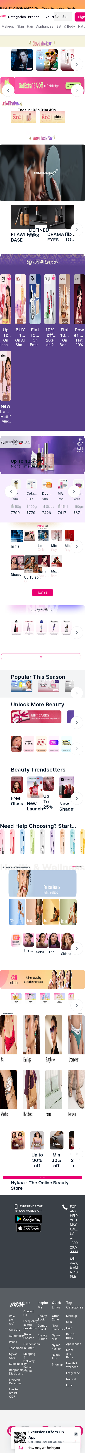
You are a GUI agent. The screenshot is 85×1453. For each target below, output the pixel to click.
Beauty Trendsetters (38, 769)
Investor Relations (15, 1381)
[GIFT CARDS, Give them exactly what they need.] (36, 716)
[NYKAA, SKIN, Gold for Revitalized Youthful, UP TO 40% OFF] (16, 998)
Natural (71, 1379)
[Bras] (8, 1039)
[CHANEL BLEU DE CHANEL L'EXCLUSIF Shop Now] (22, 60)
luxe (45, 17)
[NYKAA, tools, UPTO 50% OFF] (30, 998)
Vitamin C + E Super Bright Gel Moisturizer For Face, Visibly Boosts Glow (47, 499)
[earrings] (31, 1039)
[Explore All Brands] (42, 596)
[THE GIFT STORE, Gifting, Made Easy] (28, 744)
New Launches (58, 1327)
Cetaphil (31, 493)
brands (33, 17)
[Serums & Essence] (52, 841)
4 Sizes (47, 506)
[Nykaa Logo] (3, 15)
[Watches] (8, 1094)
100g (33, 506)
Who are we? (12, 1320)
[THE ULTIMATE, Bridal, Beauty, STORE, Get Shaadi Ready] (41, 744)
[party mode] (42, 41)
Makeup (71, 1316)
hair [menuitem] (30, 26)
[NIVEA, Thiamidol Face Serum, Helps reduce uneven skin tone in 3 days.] (41, 627)
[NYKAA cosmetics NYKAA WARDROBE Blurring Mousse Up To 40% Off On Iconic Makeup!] (5, 299)
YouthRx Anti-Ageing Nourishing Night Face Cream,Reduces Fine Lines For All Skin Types (78, 499)
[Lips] (2, 841)
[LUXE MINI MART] (18, 562)
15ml (64, 506)
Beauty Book (42, 1317)
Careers (14, 1329)
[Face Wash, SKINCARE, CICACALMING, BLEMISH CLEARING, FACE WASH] (32, 841)
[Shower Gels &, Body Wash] (72, 841)
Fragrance (73, 1373)
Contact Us (28, 1313)
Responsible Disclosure (17, 1371)
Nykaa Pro (56, 1356)
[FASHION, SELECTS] (18, 1140)
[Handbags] (31, 1094)
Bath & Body (70, 1335)
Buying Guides (42, 1337)
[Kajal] (42, 841)
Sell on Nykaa (27, 1368)
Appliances (73, 1344)
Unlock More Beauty (37, 704)
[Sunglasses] (54, 1039)
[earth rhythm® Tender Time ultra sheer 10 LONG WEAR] (48, 783)
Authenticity (17, 1335)
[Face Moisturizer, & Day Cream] (62, 841)
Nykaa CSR (13, 1355)
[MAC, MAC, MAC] (39, 215)
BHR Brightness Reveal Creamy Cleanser (32, 499)
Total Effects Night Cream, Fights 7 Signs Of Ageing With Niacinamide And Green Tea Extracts (16, 499)
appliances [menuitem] (44, 26)
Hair (69, 1328)
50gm (79, 506)
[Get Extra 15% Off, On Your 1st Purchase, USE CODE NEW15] (42, 85)
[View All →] (42, 658)
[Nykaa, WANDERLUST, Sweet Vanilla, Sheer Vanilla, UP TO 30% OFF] (59, 998)
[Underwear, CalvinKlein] (76, 1039)
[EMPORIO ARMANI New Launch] (79, 299)
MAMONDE (62, 493)
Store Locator (28, 1336)
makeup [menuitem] (8, 26)
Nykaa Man (56, 1337)
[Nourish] (33, 913)
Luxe (69, 1385)
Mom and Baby (69, 1353)
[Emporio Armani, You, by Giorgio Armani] (44, 561)
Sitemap (57, 1364)
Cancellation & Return (31, 1345)
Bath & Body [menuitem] (65, 26)
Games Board (42, 1327)
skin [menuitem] (20, 26)
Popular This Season (38, 677)
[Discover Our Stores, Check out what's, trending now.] (16, 744)
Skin (69, 1322)
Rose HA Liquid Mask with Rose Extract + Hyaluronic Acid (62, 499)
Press (13, 1342)
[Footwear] (76, 1094)
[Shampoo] (22, 841)
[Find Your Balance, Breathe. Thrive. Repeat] (52, 884)
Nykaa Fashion (57, 1346)
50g (18, 506)
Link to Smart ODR (13, 1393)
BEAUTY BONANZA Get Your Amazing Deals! (38, 4)
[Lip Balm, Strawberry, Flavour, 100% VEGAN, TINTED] (12, 841)
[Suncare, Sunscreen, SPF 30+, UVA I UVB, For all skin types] (82, 841)
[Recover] (70, 913)
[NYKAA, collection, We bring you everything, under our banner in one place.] (42, 979)
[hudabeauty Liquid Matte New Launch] (5, 376)
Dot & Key (46, 493)
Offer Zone (55, 1317)
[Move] (14, 913)
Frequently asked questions (30, 1324)
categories (17, 17)
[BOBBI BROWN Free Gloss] (17, 784)
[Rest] (52, 913)
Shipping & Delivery (29, 1357)
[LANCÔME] (56, 561)
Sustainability (18, 1363)
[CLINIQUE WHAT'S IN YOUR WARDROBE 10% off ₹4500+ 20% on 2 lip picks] (49, 299)
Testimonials (17, 1348)
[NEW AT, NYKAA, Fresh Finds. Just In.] (54, 744)
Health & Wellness (72, 1365)
